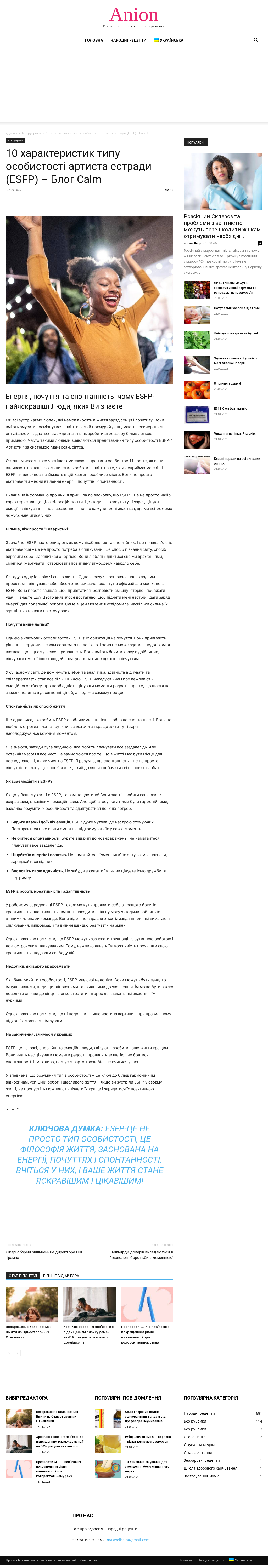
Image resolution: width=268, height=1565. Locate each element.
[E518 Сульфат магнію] (197, 415)
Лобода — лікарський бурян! (236, 333)
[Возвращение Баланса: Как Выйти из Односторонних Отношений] (32, 1304)
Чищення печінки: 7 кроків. (235, 433)
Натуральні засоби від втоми (237, 308)
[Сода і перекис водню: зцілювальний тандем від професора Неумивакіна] (108, 1418)
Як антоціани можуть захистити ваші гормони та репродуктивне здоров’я (235, 287)
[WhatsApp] (47, 201)
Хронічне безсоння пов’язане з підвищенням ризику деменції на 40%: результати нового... (59, 1441)
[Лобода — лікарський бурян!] (197, 340)
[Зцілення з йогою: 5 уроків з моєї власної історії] (197, 365)
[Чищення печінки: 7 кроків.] (197, 440)
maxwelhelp (192, 243)
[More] (59, 201)
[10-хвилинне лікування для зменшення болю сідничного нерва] (108, 1469)
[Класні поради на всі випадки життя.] (197, 465)
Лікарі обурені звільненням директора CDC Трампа (45, 1255)
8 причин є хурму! (227, 383)
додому (11, 133)
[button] (256, 40)
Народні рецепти (128, 40)
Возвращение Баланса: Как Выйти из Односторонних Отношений (28, 1332)
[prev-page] (9, 1353)
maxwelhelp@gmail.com (128, 1539)
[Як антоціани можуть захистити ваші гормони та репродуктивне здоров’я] (197, 290)
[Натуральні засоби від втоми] (197, 315)
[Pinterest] (35, 201)
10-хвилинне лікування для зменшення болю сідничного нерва (147, 1466)
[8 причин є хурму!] (197, 390)
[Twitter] (23, 201)
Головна (94, 40)
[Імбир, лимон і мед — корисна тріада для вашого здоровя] (108, 1444)
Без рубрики (31, 133)
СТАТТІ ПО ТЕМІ (23, 1276)
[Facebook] (11, 201)
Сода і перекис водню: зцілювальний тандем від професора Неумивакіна (145, 1416)
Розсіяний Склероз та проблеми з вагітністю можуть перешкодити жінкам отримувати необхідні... (222, 226)
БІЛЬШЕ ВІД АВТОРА (61, 1276)
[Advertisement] (134, 85)
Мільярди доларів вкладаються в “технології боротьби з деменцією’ (141, 1255)
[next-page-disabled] (17, 1353)
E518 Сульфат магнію (230, 408)
